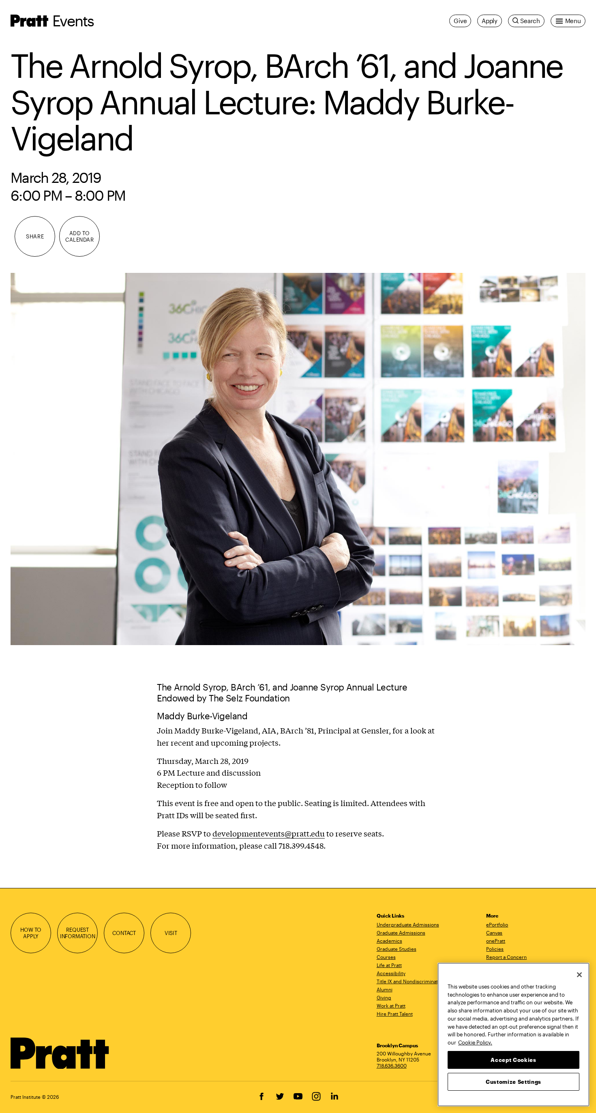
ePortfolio (497, 924)
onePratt (495, 941)
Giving (384, 997)
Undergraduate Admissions (408, 924)
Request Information (77, 932)
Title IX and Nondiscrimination (411, 981)
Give (460, 20)
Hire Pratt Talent (395, 1013)
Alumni (384, 989)
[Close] (579, 975)
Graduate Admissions (401, 932)
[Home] (60, 1053)
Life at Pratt (389, 965)
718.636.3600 (392, 1065)
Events (73, 20)
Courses (386, 957)
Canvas (494, 932)
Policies (495, 949)
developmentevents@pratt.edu (268, 833)
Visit (171, 933)
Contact (124, 933)
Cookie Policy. (475, 1042)
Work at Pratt (391, 1005)
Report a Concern (506, 957)
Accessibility (391, 973)
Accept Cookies (513, 1059)
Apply (489, 20)
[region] (513, 1035)
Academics (389, 941)
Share (35, 236)
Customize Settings (513, 1081)
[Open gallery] (298, 459)
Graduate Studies (396, 949)
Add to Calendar (79, 236)
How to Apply (30, 932)
